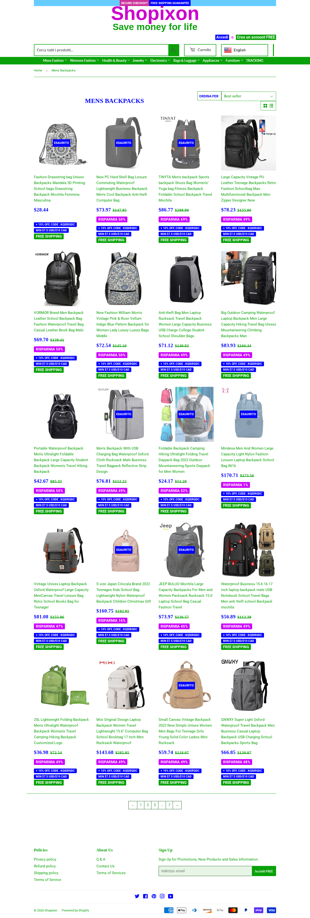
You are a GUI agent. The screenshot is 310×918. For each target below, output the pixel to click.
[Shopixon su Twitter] (137, 897)
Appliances (211, 60)
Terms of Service (47, 880)
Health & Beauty (114, 60)
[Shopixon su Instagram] (162, 897)
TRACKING (254, 60)
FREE (270, 37)
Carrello (204, 49)
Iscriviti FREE (264, 871)
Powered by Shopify (75, 910)
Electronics (159, 60)
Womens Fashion (83, 60)
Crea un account (251, 37)
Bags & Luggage (185, 60)
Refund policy (45, 866)
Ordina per (208, 96)
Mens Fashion (53, 60)
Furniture (233, 60)
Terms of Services (111, 873)
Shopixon (51, 910)
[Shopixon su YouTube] (170, 897)
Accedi (222, 37)
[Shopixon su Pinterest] (153, 897)
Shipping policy (46, 873)
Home (38, 70)
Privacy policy (45, 859)
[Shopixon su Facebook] (145, 897)
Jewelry (139, 60)
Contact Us (105, 866)
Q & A (100, 859)
